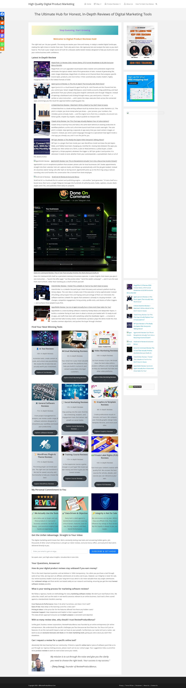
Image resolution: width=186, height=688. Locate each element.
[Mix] (2, 40)
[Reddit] (2, 23)
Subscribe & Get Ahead (104, 551)
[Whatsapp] (2, 44)
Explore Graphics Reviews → (105, 431)
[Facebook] (2, 14)
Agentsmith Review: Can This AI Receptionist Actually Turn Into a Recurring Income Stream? (84, 161)
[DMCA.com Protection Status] (135, 387)
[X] (2, 18)
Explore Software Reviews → (45, 433)
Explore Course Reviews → (74, 478)
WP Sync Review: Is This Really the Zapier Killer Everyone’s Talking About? (77, 140)
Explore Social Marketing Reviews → (75, 427)
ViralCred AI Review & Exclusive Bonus (65, 177)
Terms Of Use (129, 685)
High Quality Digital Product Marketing (51, 4)
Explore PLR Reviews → (104, 484)
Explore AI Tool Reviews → (45, 372)
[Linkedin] (2, 27)
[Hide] (1, 53)
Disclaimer (138, 685)
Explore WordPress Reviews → (45, 484)
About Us (146, 685)
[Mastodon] (2, 35)
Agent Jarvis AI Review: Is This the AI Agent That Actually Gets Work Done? (77, 84)
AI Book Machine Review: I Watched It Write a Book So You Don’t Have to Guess (79, 105)
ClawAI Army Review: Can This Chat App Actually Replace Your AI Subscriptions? (80, 121)
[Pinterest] (2, 31)
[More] (2, 48)
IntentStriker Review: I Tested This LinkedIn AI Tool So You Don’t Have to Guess (79, 286)
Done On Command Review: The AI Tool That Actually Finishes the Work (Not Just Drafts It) (66, 273)
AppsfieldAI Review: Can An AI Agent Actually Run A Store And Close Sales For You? (81, 307)
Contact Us (154, 685)
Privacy (121, 685)
